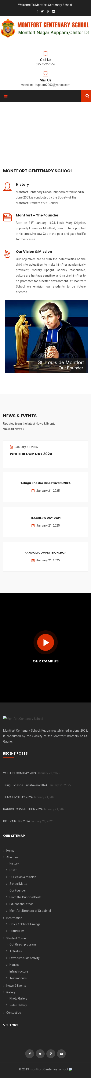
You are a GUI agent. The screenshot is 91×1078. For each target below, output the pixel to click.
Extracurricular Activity (25, 958)
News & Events (16, 985)
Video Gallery (18, 1005)
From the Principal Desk (25, 897)
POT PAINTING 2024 (16, 821)
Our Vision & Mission (34, 251)
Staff (13, 870)
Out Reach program (23, 944)
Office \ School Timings (25, 924)
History (22, 184)
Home (10, 850)
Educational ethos (21, 904)
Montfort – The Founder (37, 215)
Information (14, 918)
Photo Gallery (18, 998)
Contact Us (13, 1012)
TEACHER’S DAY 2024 (45, 518)
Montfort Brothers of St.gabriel (30, 910)
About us (12, 857)
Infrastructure (19, 971)
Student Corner (16, 938)
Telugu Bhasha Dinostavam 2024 (45, 483)
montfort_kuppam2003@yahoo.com (45, 84)
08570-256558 (45, 64)
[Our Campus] (46, 642)
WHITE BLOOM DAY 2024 (31, 453)
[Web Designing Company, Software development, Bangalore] (70, 1069)
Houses (14, 964)
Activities (16, 951)
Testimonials (18, 978)
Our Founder (18, 890)
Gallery (10, 992)
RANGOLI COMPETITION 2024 (46, 553)
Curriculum (17, 931)
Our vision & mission (23, 877)
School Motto (18, 883)
